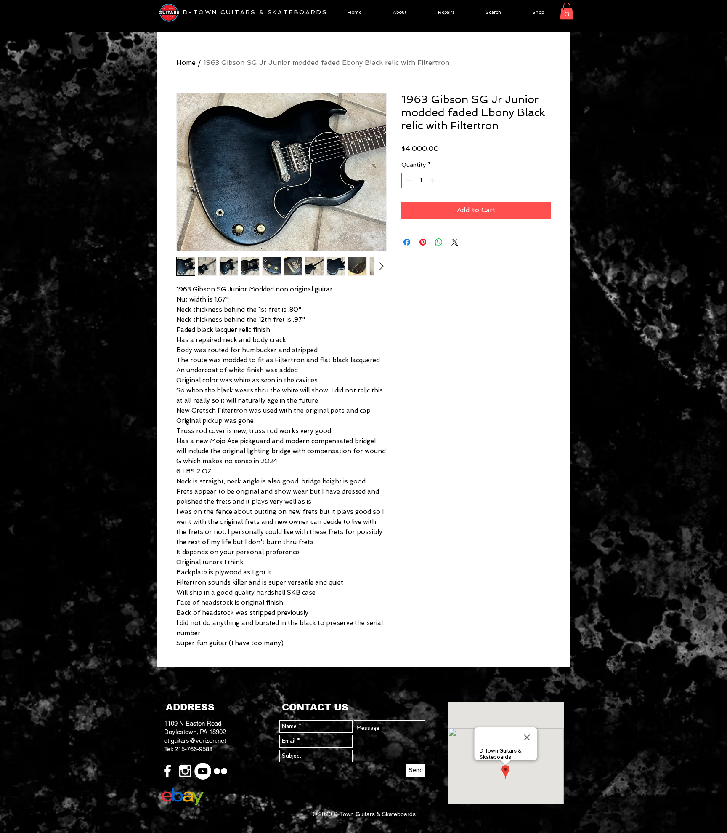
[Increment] (433, 180)
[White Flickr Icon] (220, 771)
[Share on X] (455, 242)
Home (186, 63)
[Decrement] (408, 180)
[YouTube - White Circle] (202, 771)
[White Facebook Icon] (167, 771)
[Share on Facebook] (407, 242)
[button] (567, 11)
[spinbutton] (420, 180)
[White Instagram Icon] (185, 771)
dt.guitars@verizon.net (195, 740)
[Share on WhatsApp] (439, 242)
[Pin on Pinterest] (423, 242)
